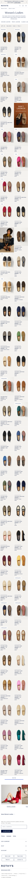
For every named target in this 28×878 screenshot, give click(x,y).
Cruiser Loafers (5, 21)
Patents (15, 873)
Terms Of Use (4, 875)
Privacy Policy (22, 873)
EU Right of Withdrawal (6, 877)
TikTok (14, 836)
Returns (8, 859)
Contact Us (20, 859)
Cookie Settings (12, 875)
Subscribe (6, 831)
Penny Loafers (16, 21)
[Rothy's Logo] (4, 5)
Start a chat (7, 856)
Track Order (20, 856)
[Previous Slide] (2, 2)
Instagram (8, 836)
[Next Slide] (26, 2)
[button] (20, 5)
